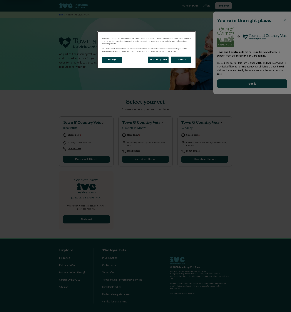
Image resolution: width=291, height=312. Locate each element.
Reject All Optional (158, 60)
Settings (112, 60)
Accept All (181, 60)
